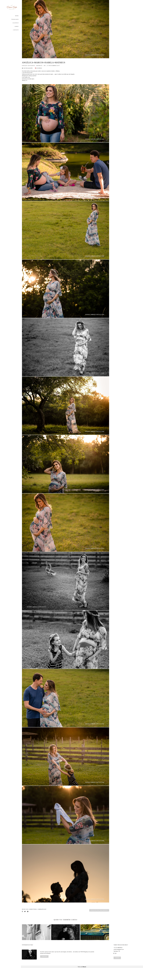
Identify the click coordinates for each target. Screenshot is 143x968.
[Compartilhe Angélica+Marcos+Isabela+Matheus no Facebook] (22, 911)
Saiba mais (44, 956)
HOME (17, 15)
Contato (117, 957)
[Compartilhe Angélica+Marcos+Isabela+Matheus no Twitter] (25, 911)
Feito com (82, 966)
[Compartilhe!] (65, 140)
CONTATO (16, 30)
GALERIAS (16, 22)
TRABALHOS (15, 19)
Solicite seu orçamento (99, 910)
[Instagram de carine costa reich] (115, 953)
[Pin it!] (70, 140)
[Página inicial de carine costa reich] (10, 7)
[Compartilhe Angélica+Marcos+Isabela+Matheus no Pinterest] (28, 911)
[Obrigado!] (60, 140)
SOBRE (17, 26)
